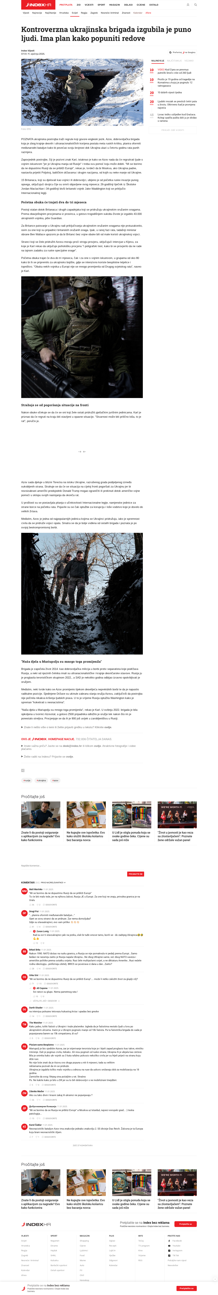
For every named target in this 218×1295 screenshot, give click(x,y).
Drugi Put (34, 911)
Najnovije (37, 12)
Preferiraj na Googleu (184, 52)
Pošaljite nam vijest (177, 1260)
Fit (81, 1270)
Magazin (85, 1236)
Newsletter (173, 1265)
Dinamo (54, 1246)
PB (24, 1046)
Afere (148, 12)
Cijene (141, 5)
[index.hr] (38, 5)
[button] (25, 814)
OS (24, 977)
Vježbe (112, 1255)
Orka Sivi (33, 975)
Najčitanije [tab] (174, 61)
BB (24, 951)
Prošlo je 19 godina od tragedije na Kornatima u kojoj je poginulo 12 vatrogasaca (176, 82)
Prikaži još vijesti (173, 130)
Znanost (126, 12)
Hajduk (54, 1250)
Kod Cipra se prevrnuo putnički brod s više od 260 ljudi (174, 71)
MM (24, 891)
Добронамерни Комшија (42, 1106)
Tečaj (141, 1241)
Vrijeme (142, 1255)
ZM (24, 1093)
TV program (144, 1246)
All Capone (42, 988)
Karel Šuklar (35, 1125)
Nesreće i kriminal (110, 12)
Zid (79, 5)
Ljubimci (84, 1250)
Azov (55, 780)
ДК (24, 1108)
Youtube (176, 1246)
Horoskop (84, 1280)
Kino (140, 1250)
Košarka (55, 1260)
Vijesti (89, 5)
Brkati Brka (34, 949)
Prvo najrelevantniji (52, 882)
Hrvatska (64, 12)
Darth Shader (36, 1007)
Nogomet (55, 1241)
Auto (82, 1265)
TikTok (176, 1255)
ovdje (97, 745)
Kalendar (137, 12)
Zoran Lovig (43, 931)
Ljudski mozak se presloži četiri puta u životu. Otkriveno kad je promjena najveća (177, 104)
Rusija (26, 780)
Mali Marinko (35, 889)
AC (34, 988)
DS (24, 1009)
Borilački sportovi (59, 1265)
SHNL (53, 1255)
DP (24, 913)
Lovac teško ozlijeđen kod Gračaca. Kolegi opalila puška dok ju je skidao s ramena (177, 117)
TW (24, 1024)
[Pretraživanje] (194, 5)
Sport (101, 5)
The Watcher (35, 1022)
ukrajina (41, 780)
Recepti (113, 1246)
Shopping (84, 1241)
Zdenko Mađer (36, 1091)
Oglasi (128, 5)
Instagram (177, 1250)
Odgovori (113, 1260)
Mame (83, 1260)
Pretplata (66, 5)
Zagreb (94, 12)
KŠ (24, 1126)
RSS (140, 1260)
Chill (82, 1275)
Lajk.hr (112, 1250)
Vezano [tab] (189, 61)
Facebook (177, 1241)
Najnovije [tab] (157, 61)
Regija (84, 12)
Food (82, 1255)
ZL (34, 931)
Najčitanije (50, 12)
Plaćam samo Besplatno (41, 1044)
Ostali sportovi (57, 1270)
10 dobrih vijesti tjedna (170, 92)
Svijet (75, 12)
